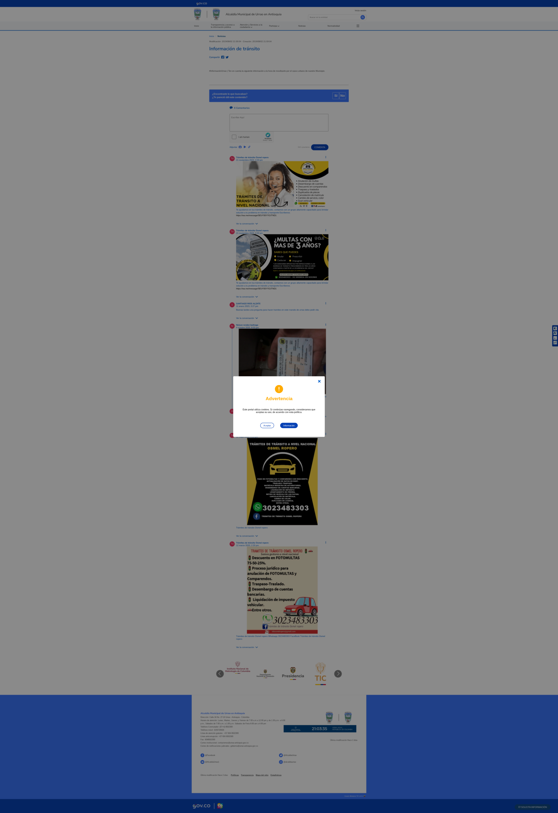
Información (289, 425)
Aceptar (267, 425)
